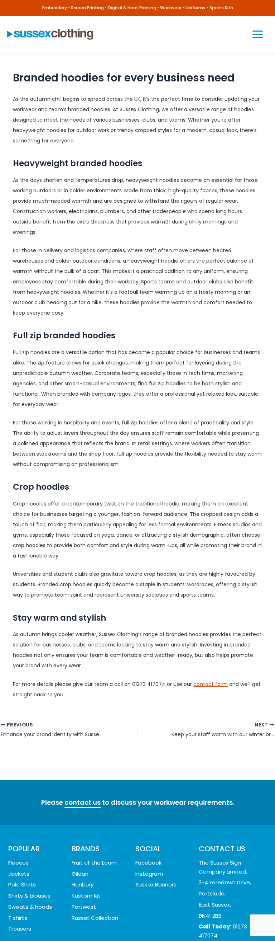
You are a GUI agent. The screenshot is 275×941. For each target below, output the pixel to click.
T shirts (17, 918)
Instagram (149, 874)
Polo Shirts (22, 884)
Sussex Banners (156, 884)
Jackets (18, 874)
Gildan (80, 874)
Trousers (19, 928)
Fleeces (18, 862)
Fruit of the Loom (94, 862)
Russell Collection (95, 918)
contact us (82, 802)
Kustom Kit (86, 895)
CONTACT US (222, 849)
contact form (210, 684)
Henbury (82, 884)
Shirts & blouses (29, 895)
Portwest (84, 907)
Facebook (148, 862)
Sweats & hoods (30, 907)
